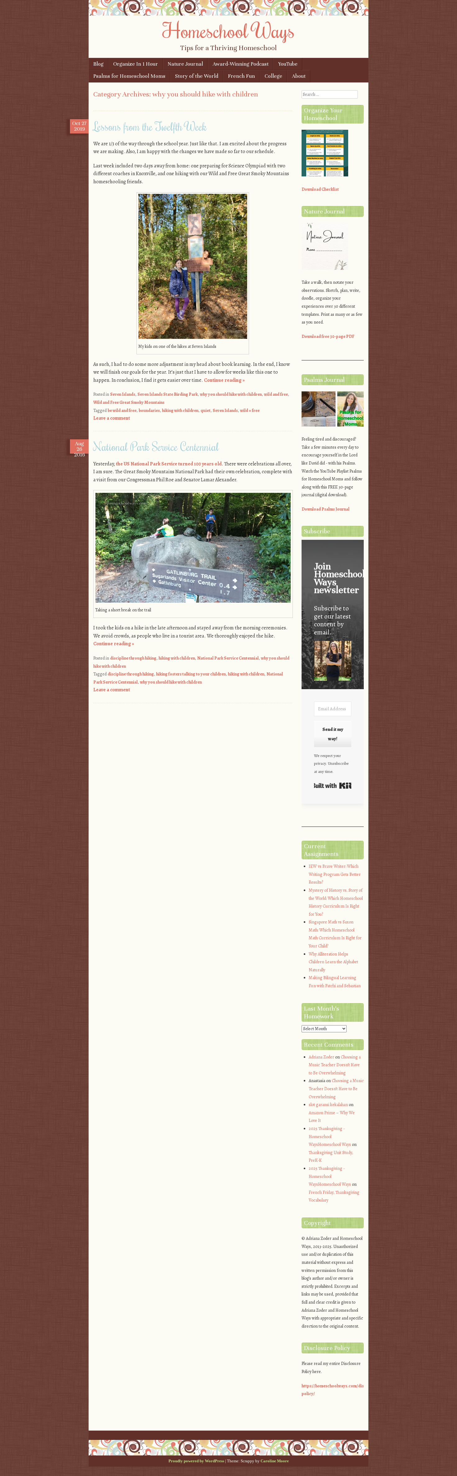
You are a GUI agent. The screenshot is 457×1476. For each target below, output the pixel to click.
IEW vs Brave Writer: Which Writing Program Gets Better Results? (335, 874)
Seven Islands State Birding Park (167, 394)
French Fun (241, 76)
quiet (205, 410)
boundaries (149, 410)
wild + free (250, 410)
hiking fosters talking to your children (191, 674)
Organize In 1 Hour (135, 64)
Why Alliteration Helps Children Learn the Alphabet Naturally (333, 962)
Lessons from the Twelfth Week (150, 126)
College (273, 76)
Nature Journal (185, 64)
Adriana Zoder (321, 1057)
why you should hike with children (231, 394)
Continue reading (224, 380)
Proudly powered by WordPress (196, 1461)
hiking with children (180, 410)
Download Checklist (320, 189)
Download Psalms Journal (325, 509)
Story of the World (196, 76)
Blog (98, 64)
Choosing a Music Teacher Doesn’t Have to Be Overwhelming (335, 1065)
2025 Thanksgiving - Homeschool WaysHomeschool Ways (330, 1136)
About (299, 76)
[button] (332, 662)
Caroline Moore (275, 1461)
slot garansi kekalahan (328, 1105)
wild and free (276, 394)
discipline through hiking (133, 658)
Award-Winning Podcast (241, 64)
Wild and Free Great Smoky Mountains (128, 402)
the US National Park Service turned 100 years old (169, 463)
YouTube (288, 64)
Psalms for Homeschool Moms (129, 76)
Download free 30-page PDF (328, 336)
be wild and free (122, 410)
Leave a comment (111, 418)
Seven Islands (122, 394)
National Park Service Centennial (156, 446)
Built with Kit (332, 785)
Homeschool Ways (229, 30)
